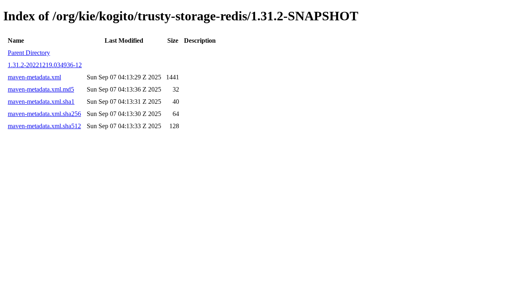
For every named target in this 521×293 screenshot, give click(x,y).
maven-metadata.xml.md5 (41, 89)
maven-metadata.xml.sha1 (41, 101)
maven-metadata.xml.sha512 (44, 125)
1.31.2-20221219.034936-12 (45, 64)
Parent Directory (29, 52)
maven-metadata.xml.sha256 (44, 113)
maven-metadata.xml (34, 77)
